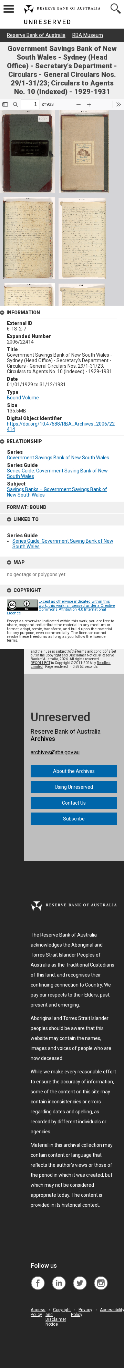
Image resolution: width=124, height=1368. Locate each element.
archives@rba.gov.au (55, 752)
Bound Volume (23, 397)
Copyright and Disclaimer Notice (58, 1317)
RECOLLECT (40, 663)
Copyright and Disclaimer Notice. (72, 655)
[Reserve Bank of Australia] (38, 1278)
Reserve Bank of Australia (36, 35)
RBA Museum (87, 35)
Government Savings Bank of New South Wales (58, 457)
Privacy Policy (81, 1312)
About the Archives (74, 771)
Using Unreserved (74, 787)
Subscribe (74, 818)
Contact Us (74, 803)
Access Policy (38, 1312)
